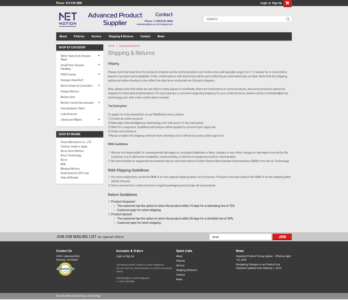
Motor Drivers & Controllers (76, 86)
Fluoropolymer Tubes (73, 108)
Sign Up (277, 3)
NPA (63, 164)
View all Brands (69, 177)
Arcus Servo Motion (72, 151)
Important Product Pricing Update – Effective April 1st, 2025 (263, 258)
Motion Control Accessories (77, 103)
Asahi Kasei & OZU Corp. (75, 173)
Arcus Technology (71, 155)
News (161, 36)
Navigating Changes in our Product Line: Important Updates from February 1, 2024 (258, 266)
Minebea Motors (70, 168)
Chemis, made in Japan (74, 146)
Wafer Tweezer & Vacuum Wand (76, 57)
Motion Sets (68, 97)
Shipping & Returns (121, 36)
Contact (145, 36)
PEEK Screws (68, 74)
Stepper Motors (70, 91)
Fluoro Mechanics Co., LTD (76, 142)
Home (111, 46)
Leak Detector (69, 114)
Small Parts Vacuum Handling (72, 67)
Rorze (64, 160)
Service (96, 36)
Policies (79, 36)
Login (263, 3)
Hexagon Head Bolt (72, 80)
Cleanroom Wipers (71, 119)
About (63, 36)
